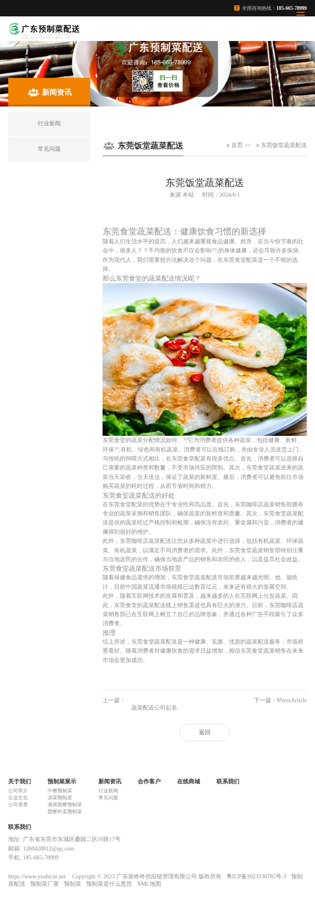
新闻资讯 (109, 781)
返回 (204, 732)
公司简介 (18, 791)
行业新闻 (108, 791)
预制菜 (72, 884)
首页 (237, 145)
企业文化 (18, 797)
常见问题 (108, 797)
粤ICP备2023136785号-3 (256, 876)
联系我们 (228, 781)
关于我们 (19, 781)
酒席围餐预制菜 (65, 804)
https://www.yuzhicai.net (37, 876)
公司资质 (18, 804)
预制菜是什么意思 (109, 884)
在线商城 (188, 781)
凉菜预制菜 (60, 797)
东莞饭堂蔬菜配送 (284, 145)
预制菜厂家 (44, 884)
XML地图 (149, 884)
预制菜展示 (62, 781)
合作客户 (149, 781)
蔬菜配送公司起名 (154, 708)
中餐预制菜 (60, 791)
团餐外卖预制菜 (65, 811)
